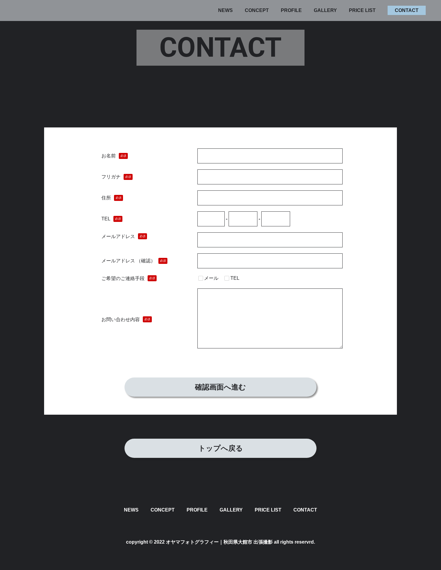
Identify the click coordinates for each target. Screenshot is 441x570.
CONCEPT (257, 10)
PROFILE (291, 10)
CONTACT (406, 10)
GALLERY (325, 10)
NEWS (225, 10)
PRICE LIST (362, 10)
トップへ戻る (220, 448)
